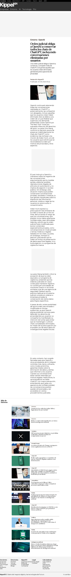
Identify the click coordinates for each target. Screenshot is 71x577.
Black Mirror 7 (16, 1)
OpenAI (41, 40)
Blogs (13, 566)
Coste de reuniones (46, 568)
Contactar (24, 566)
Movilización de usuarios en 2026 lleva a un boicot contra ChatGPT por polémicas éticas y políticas (44, 508)
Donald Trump (35, 443)
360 (1, 568)
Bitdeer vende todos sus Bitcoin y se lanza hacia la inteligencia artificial (44, 421)
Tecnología (26, 9)
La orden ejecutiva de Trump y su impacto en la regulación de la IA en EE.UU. (44, 446)
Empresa (3, 561)
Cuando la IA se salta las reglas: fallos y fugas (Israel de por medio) (43, 409)
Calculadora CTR (47, 562)
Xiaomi (35, 1)
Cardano (28, 1)
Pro (34, 9)
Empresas (4, 9)
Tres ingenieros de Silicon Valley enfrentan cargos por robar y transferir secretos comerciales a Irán (43, 484)
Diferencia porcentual (46, 565)
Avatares (3, 567)
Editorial (24, 563)
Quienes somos (26, 561)
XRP (23, 1)
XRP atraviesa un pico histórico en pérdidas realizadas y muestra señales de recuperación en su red (44, 434)
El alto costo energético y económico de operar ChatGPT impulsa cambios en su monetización (43, 459)
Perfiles (13, 561)
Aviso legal (35, 561)
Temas (13, 563)
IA (20, 9)
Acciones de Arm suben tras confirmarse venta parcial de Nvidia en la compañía (43, 532)
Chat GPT (34, 456)
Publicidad (25, 564)
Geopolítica (34, 480)
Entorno (13, 9)
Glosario (13, 564)
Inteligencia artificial (37, 542)
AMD (45, 1)
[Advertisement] (35, 25)
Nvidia (9, 1)
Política (33, 517)
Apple (40, 1)
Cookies (34, 563)
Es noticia (3, 1)
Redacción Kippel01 (37, 79)
